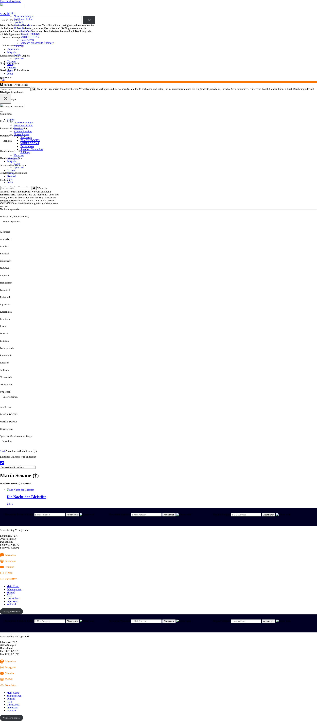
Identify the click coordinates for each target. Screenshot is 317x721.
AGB (9, 595)
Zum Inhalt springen (10, 1)
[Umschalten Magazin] (58, 161)
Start (2, 451)
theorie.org (26, 31)
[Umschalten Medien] (58, 119)
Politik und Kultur (23, 19)
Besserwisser (27, 39)
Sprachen (19, 58)
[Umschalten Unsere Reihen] (58, 134)
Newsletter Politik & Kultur (19, 514)
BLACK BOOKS (30, 34)
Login (10, 73)
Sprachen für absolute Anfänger (36, 42)
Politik (17, 55)
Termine (11, 61)
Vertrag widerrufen (11, 611)
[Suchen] (2, 85)
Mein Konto (13, 586)
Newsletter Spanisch (119, 514)
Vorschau (19, 45)
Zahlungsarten (14, 589)
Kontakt (11, 67)
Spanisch (18, 22)
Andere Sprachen (23, 25)
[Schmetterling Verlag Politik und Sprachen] (158, 6)
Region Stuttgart (221, 514)
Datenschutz (13, 598)
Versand (11, 592)
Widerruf (11, 604)
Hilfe (10, 70)
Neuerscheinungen (23, 16)
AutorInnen (13, 49)
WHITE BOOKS (29, 37)
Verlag (10, 64)
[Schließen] (5, 99)
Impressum (12, 601)
